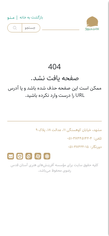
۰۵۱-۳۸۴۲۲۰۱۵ (78, 147)
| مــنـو (12, 18)
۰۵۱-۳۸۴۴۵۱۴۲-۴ (79, 138)
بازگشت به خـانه (31, 17)
